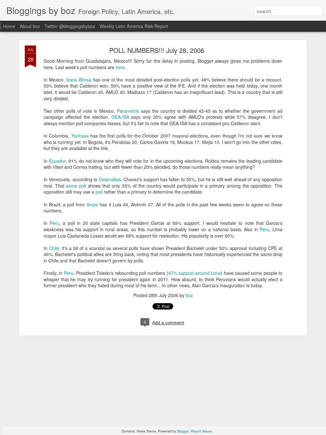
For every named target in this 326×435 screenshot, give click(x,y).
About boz (30, 26)
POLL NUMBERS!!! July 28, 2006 (156, 50)
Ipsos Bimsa (78, 79)
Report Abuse (201, 430)
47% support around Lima (194, 273)
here (120, 67)
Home (9, 26)
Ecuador (57, 161)
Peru (54, 223)
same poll (76, 185)
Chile (54, 248)
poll (99, 192)
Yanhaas (80, 135)
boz (189, 295)
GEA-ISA (120, 117)
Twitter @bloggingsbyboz (70, 26)
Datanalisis (110, 179)
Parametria (128, 111)
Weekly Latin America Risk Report (134, 26)
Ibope (92, 204)
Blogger (183, 430)
